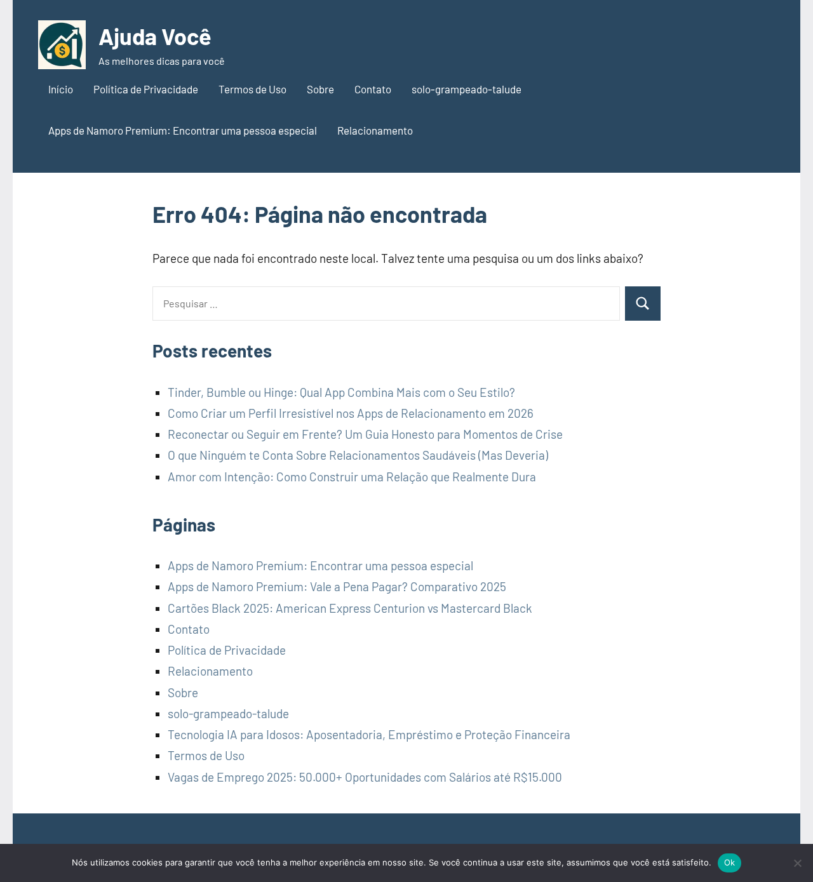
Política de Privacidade (145, 89)
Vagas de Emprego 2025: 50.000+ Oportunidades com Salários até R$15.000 (365, 777)
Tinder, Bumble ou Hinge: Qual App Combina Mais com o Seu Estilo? (341, 392)
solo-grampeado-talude (466, 89)
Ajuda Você (155, 36)
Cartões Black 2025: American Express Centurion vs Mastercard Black (350, 608)
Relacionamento (375, 130)
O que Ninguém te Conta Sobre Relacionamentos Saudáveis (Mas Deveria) (358, 455)
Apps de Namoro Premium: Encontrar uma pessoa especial (182, 130)
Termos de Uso (252, 89)
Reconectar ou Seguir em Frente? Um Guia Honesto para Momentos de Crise (365, 434)
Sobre (320, 89)
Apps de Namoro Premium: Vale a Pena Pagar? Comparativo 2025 (337, 586)
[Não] (797, 863)
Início (60, 89)
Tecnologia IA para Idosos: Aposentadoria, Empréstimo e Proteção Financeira (369, 734)
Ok (730, 862)
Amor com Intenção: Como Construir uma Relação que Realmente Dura (352, 476)
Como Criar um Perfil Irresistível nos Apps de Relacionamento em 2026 (351, 413)
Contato (372, 89)
